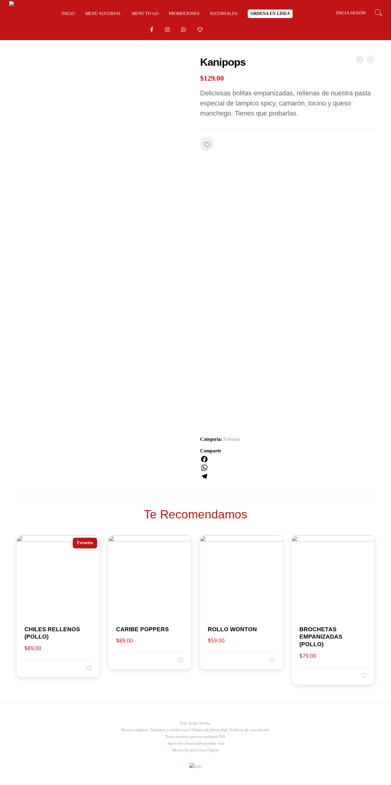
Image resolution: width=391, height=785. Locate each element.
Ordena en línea (270, 13)
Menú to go (145, 14)
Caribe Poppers (142, 629)
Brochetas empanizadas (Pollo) (320, 636)
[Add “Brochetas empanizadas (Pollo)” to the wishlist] (360, 676)
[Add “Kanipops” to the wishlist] (207, 144)
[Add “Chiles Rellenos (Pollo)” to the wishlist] (85, 668)
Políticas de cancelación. (249, 730)
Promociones (184, 14)
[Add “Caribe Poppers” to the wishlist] (176, 660)
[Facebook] (287, 459)
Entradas (231, 439)
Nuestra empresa (134, 730)
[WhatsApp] (287, 467)
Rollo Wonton (232, 629)
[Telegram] (287, 476)
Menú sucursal (103, 14)
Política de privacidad (209, 730)
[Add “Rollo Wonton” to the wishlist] (268, 660)
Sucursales (223, 14)
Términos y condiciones (169, 730)
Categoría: (211, 439)
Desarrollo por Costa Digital (195, 750)
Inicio (68, 14)
